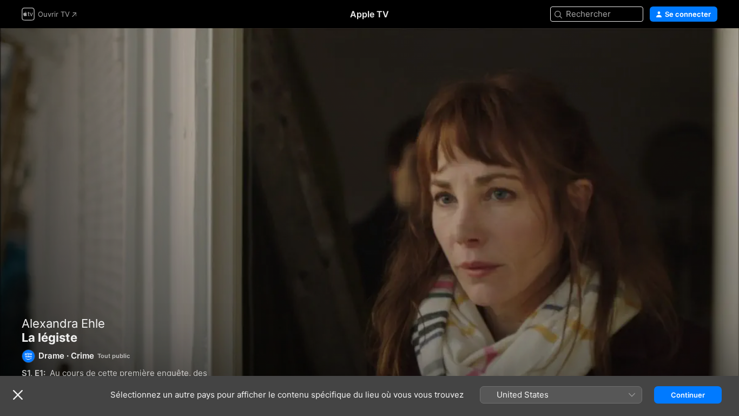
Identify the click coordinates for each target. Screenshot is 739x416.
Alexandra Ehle (63, 323)
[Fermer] (18, 395)
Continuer (688, 395)
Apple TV (369, 14)
